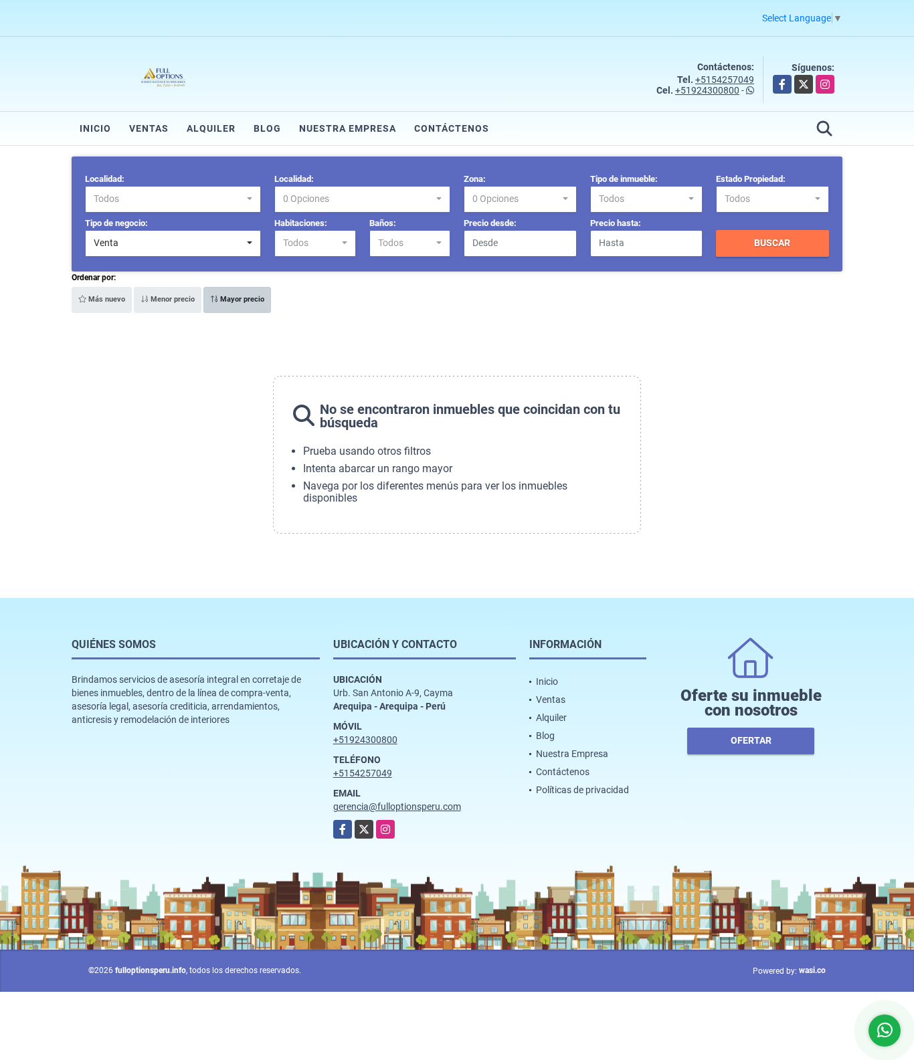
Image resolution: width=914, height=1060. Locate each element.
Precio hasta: (615, 223)
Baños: (382, 223)
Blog (267, 128)
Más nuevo (105, 299)
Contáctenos (451, 128)
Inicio (95, 128)
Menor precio (172, 299)
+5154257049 (724, 79)
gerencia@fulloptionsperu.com (397, 806)
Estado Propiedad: (751, 179)
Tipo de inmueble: (624, 179)
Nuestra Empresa (347, 128)
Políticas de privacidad (582, 789)
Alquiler (211, 128)
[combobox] (173, 199)
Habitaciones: (300, 223)
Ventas (149, 128)
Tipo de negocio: (116, 223)
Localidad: (104, 179)
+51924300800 (707, 90)
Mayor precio (241, 299)
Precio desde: (490, 223)
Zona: (475, 179)
